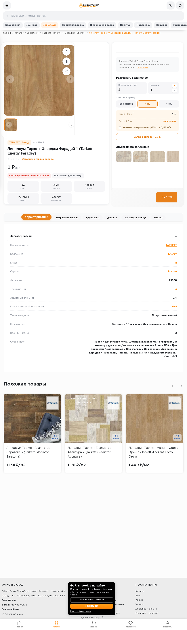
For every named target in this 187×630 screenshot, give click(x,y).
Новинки (161, 25)
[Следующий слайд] (70, 79)
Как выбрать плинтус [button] (21, 228)
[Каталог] (7, 5)
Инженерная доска (102, 25)
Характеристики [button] (21, 236)
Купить (167, 197)
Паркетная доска (73, 25)
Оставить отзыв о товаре (38, 159)
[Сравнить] (66, 61)
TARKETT (171, 245)
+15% (169, 104)
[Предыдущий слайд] (10, 79)
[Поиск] (7, 16)
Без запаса (126, 104)
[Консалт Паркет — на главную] (88, 5)
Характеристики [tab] (36, 217)
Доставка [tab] (112, 218)
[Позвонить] (171, 5)
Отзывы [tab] (158, 218)
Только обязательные (92, 600)
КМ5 (174, 307)
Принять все (91, 606)
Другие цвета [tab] (92, 218)
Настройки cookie (80, 611)
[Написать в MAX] (180, 5)
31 (175, 263)
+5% (147, 104)
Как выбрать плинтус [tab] (135, 218)
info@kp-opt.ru (18, 605)
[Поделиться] (66, 71)
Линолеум (49, 25)
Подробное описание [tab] (67, 218)
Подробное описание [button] (21, 228)
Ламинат (31, 25)
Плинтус (125, 25)
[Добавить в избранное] (66, 52)
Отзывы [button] (13, 228)
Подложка (143, 25)
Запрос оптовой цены (147, 137)
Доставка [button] (13, 228)
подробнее (142, 67)
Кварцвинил (12, 25)
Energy (172, 254)
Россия (172, 272)
